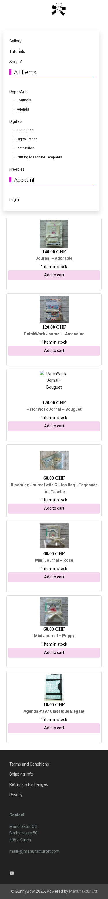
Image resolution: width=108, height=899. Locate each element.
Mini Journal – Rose (54, 560)
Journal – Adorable (54, 258)
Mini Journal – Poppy (54, 635)
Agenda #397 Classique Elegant (54, 711)
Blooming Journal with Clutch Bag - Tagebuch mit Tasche (54, 488)
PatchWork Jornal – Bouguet (54, 409)
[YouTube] (11, 873)
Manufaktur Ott (83, 891)
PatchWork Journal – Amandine (54, 334)
